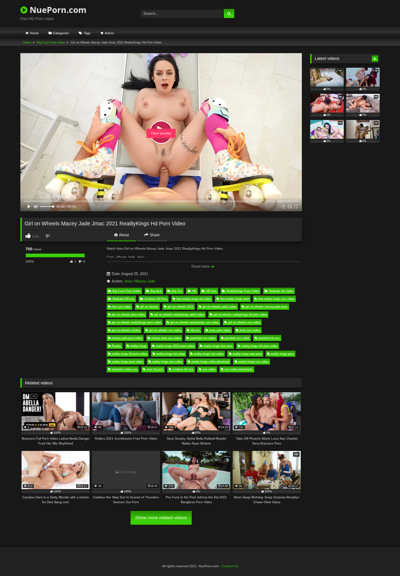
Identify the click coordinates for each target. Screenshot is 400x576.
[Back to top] (386, 562)
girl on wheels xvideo (126, 330)
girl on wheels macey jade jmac (266, 306)
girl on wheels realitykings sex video (194, 322)
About (123, 235)
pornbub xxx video (237, 338)
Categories (61, 33)
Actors (109, 33)
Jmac (128, 281)
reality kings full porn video (259, 346)
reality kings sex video (167, 361)
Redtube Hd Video (281, 291)
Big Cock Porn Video (51, 42)
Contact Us (230, 566)
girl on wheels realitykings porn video (136, 322)
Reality (116, 346)
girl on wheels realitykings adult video (179, 314)
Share (154, 235)
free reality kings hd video (193, 298)
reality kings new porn (247, 353)
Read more (200, 266)
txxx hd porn (155, 369)
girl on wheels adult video (219, 306)
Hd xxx (195, 330)
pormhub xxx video (203, 338)
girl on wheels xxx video (165, 330)
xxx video (209, 369)
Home (34, 33)
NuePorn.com (57, 9)
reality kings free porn (217, 346)
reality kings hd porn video (129, 353)
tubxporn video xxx (124, 369)
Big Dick (156, 291)
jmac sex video (250, 330)
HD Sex (211, 291)
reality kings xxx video (253, 361)
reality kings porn (282, 353)
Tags (87, 33)
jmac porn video (220, 330)
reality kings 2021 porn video (175, 346)
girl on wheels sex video (244, 322)
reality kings (138, 346)
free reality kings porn (234, 298)
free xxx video (121, 306)
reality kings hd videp (170, 353)
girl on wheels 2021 (180, 306)
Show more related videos (161, 517)
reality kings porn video (127, 361)
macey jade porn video (127, 338)
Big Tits (177, 291)
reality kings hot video (208, 353)
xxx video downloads (239, 369)
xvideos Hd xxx (182, 369)
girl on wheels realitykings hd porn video (240, 314)
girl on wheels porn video (128, 314)
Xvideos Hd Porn (155, 298)
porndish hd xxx (269, 338)
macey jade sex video (166, 338)
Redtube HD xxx (123, 298)
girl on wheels (149, 306)
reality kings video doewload (210, 361)
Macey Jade (145, 281)
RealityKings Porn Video (242, 291)
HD (194, 291)
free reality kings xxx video (276, 298)
